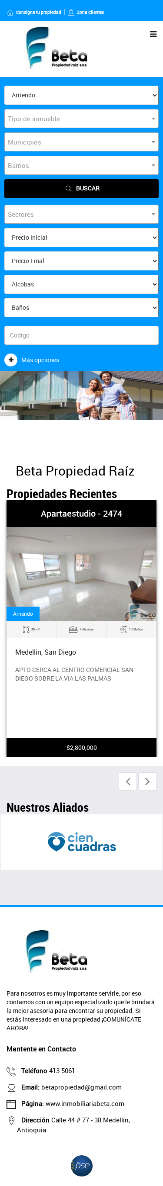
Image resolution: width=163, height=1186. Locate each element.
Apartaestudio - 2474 (81, 513)
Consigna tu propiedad (38, 12)
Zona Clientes (90, 12)
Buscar (88, 188)
